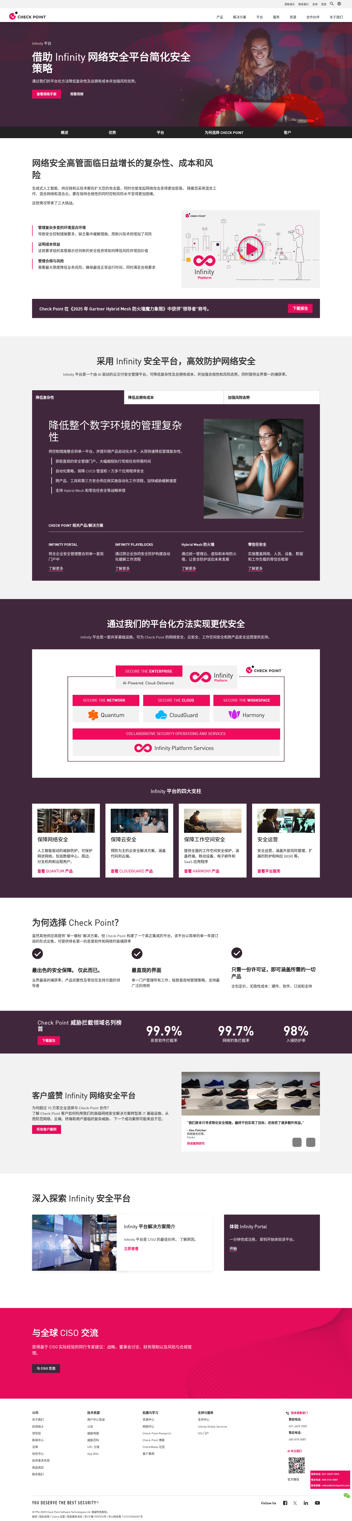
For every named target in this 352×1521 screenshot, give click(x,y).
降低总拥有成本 (141, 397)
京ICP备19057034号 (95, 1516)
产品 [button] (220, 16)
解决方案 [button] (239, 16)
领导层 (36, 1433)
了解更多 (56, 568)
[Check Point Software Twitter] (295, 1502)
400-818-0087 (297, 1439)
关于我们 (38, 1419)
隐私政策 (44, 1516)
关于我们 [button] (336, 16)
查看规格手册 (46, 93)
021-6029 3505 (298, 1426)
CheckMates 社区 (154, 1446)
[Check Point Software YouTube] (317, 1502)
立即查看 (131, 1248)
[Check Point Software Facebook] (284, 1502)
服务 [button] (276, 16)
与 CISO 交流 (46, 1368)
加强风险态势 (239, 397)
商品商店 (38, 1467)
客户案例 (148, 1453)
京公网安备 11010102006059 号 (125, 1516)
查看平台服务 (268, 870)
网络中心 (148, 1426)
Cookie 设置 (58, 1516)
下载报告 (300, 308)
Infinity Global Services (212, 1426)
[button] (332, 4)
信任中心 (38, 1453)
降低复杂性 (45, 397)
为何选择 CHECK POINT (224, 132)
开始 (233, 1248)
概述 (64, 132)
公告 (90, 1426)
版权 (34, 1516)
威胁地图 (93, 1433)
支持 (315, 4)
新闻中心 (38, 1440)
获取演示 (290, 4)
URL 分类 (93, 1446)
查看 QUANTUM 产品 (55, 870)
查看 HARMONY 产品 (201, 870)
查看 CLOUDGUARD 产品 (132, 870)
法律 (35, 1446)
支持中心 (204, 1419)
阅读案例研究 (196, 1143)
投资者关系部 (41, 1460)
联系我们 (303, 4)
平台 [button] (259, 16)
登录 (323, 4)
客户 (287, 132)
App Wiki (93, 1453)
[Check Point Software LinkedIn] (305, 1502)
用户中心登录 (96, 1419)
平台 (160, 132)
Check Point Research (157, 1433)
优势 (112, 132)
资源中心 (148, 1419)
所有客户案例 (46, 1129)
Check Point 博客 (154, 1440)
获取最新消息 (74, 1516)
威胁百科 (93, 1440)
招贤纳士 (38, 1426)
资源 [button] (293, 16)
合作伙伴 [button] (313, 16)
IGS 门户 (203, 1433)
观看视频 (76, 93)
